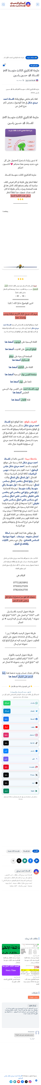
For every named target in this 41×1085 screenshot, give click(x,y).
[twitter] (26, 1081)
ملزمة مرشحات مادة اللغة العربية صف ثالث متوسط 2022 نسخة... (31, 960)
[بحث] (3, 4)
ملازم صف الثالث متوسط (14, 851)
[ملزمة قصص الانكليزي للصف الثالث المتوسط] (11, 970)
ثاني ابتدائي (14, 477)
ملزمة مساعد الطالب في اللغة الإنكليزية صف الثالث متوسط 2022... (11, 960)
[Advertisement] (20, 33)
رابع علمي (33, 492)
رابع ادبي (24, 492)
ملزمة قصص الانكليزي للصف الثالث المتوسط (11, 980)
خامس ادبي (14, 492)
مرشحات (20, 536)
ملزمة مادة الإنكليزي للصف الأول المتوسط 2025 (13, 57)
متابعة (6, 719)
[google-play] (14, 1081)
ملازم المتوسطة (34, 66)
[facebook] (22, 1081)
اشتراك (6, 727)
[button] (30, 860)
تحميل (6, 791)
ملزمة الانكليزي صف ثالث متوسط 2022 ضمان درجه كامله (31, 981)
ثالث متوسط (24, 488)
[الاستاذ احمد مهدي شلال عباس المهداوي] (20, 4)
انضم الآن (7, 703)
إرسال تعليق (32, 1006)
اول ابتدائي (24, 477)
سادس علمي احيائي (24, 499)
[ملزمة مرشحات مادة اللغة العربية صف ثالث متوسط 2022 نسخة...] (30, 949)
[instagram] (30, 1081)
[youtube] (18, 1081)
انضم (6, 751)
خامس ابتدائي (16, 481)
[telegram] (11, 1081)
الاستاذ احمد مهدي (30, 80)
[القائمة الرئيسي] (37, 4)
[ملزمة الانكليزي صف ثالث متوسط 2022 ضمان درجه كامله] (30, 970)
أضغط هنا (8, 342)
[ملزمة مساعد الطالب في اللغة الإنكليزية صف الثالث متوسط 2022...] (11, 949)
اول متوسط (11, 484)
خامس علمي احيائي (18, 496)
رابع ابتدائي (27, 481)
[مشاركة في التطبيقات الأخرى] (13, 860)
